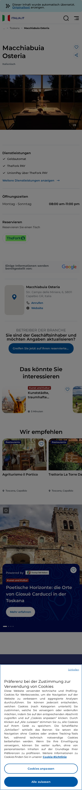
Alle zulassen (41, 782)
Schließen (73, 669)
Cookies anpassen (41, 768)
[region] (41, 727)
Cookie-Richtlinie (55, 756)
